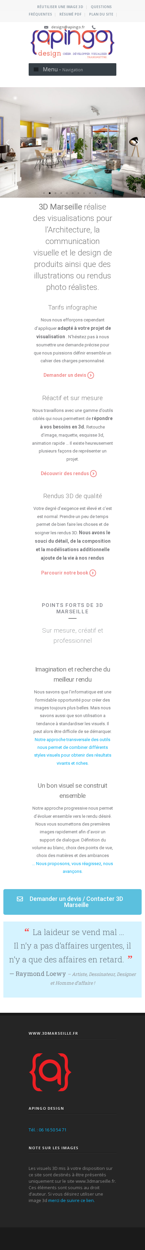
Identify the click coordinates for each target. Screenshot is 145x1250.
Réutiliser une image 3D (60, 6)
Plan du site (101, 14)
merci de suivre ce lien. (71, 1200)
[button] (44, 193)
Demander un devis (65, 375)
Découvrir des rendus (65, 473)
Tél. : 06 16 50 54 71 (47, 1130)
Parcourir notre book (64, 572)
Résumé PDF (70, 14)
